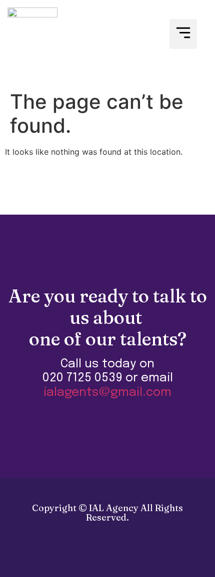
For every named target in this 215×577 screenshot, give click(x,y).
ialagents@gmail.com (108, 392)
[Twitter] (107, 557)
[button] (184, 34)
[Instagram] (129, 557)
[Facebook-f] (87, 557)
